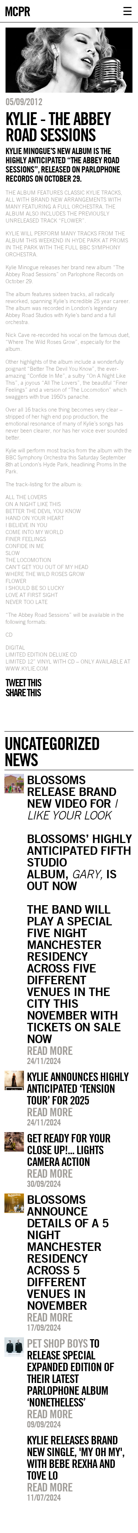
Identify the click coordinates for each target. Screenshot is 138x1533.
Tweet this (23, 682)
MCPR (17, 10)
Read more (49, 1050)
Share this (23, 692)
